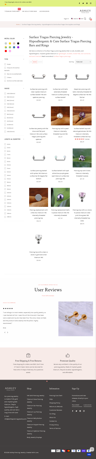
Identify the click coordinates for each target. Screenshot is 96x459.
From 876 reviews (48, 296)
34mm (9, 210)
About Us (52, 417)
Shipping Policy (54, 403)
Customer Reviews (55, 410)
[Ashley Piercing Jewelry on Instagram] (90, 3)
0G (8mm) (10, 128)
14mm (9, 175)
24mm (9, 199)
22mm (9, 196)
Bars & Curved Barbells (14, 74)
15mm (9, 179)
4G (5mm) (10, 121)
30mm (9, 203)
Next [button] (7, 332)
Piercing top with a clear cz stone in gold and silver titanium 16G (38, 254)
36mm (9, 213)
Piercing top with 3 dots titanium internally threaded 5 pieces (82, 173)
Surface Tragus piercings (62, 56)
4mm (8, 144)
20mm (9, 192)
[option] (48, 319)
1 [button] (46, 381)
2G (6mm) (10, 124)
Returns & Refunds (56, 406)
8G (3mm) (10, 114)
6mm (8, 151)
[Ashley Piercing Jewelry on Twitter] (83, 3)
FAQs (51, 399)
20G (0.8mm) (11, 93)
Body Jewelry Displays (34, 437)
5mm (8, 147)
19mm (9, 189)
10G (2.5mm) (11, 111)
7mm (8, 154)
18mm (9, 186)
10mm (9, 165)
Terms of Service (54, 428)
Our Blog (52, 414)
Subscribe (88, 405)
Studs (9, 64)
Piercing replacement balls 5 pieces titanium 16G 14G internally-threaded (60, 212)
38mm (9, 217)
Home (18, 24)
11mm (8, 168)
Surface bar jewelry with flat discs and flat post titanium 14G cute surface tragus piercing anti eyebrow (38, 134)
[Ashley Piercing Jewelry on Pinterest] (87, 3)
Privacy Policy (54, 425)
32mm (9, 206)
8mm (8, 158)
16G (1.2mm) (10, 100)
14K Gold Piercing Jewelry (35, 395)
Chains (9, 77)
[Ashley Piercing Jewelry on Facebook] (79, 3)
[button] (77, 18)
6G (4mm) (10, 118)
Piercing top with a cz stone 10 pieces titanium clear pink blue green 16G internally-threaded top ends (82, 215)
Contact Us (53, 421)
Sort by (71, 62)
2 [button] (49, 381)
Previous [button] (5, 332)
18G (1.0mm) (10, 97)
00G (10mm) (11, 131)
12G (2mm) (10, 107)
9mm (8, 161)
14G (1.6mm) (10, 104)
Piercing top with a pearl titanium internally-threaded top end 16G (60, 131)
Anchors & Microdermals (15, 81)
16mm (9, 182)
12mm (9, 172)
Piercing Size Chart (55, 395)
